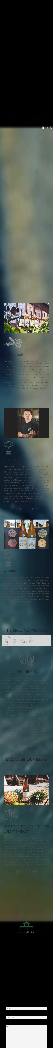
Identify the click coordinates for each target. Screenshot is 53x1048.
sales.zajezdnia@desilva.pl (29, 967)
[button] (18, 509)
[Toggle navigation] (5, 3)
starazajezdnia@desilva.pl (26, 951)
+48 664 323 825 (27, 965)
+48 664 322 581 (28, 976)
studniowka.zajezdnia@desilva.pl (29, 979)
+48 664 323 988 (26, 953)
